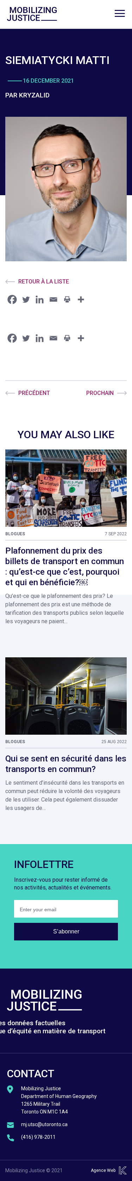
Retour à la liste (43, 281)
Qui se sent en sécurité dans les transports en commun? (65, 764)
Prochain (100, 393)
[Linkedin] (39, 299)
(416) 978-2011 (38, 1137)
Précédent (34, 393)
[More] (81, 299)
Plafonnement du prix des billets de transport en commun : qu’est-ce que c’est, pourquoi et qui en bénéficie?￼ (64, 566)
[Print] (67, 299)
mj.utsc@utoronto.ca (44, 1124)
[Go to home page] (32, 14)
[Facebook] (12, 299)
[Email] (53, 299)
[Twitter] (26, 299)
